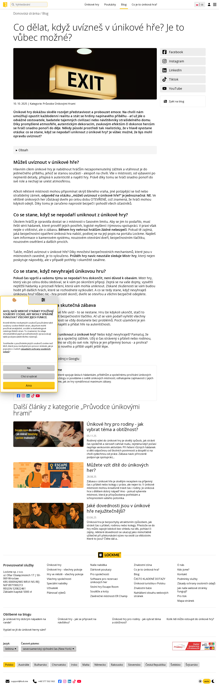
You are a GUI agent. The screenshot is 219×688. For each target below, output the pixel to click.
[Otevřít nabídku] (214, 4)
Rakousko (117, 664)
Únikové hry (91, 4)
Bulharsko (40, 664)
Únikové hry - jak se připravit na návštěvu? (77, 620)
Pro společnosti (99, 574)
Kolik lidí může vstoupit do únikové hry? (190, 619)
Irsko (74, 664)
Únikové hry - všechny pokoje (64, 569)
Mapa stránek (185, 601)
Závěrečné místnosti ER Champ (108, 596)
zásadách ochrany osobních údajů (27, 350)
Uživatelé (52, 588)
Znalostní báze (143, 588)
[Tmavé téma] (213, 681)
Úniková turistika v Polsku (149, 583)
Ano (29, 385)
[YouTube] (37, 395)
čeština (9, 649)
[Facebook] (18, 395)
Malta (85, 664)
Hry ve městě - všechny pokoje (65, 574)
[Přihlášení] (209, 4)
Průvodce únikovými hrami (59, 103)
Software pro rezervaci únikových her (104, 580)
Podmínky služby (187, 579)
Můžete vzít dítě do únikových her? (118, 467)
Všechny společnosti (59, 579)
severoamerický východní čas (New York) (47, 649)
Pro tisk (182, 596)
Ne (29, 368)
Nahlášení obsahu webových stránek (151, 594)
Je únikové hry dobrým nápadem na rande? (24, 620)
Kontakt (182, 574)
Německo (100, 664)
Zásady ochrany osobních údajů (196, 583)
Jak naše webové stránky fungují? (192, 589)
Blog (124, 4)
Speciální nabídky (57, 583)
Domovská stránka (26, 13)
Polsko (9, 664)
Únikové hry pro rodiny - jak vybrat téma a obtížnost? (115, 426)
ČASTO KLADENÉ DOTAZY (149, 579)
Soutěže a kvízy (99, 591)
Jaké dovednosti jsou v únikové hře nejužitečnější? (118, 508)
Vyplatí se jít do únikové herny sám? (24, 629)
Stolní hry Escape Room (104, 587)
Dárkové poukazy (100, 569)
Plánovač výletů (56, 592)
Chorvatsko (59, 664)
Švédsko (176, 664)
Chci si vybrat (29, 376)
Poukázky (110, 4)
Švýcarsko (192, 664)
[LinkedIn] (28, 395)
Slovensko (134, 664)
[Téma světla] (200, 681)
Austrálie (23, 664)
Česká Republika (155, 664)
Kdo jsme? (183, 569)
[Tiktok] (32, 395)
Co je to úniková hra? (144, 4)
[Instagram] (23, 395)
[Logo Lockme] (5, 4)
